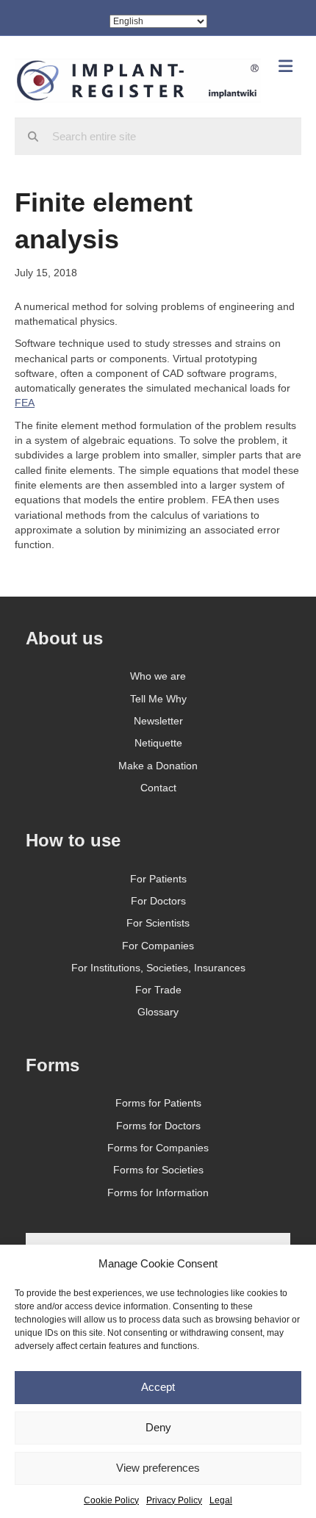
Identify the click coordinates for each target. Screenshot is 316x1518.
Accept (158, 1387)
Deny (158, 1427)
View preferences (158, 1467)
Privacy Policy (174, 1500)
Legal (220, 1500)
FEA (25, 403)
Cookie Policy (111, 1500)
